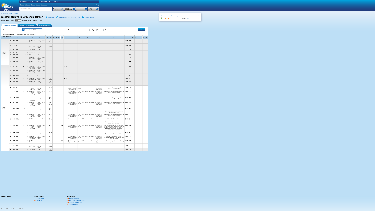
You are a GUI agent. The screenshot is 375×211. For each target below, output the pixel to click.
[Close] (199, 15)
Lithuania (27, 5)
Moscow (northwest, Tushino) (77, 200)
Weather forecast (89, 17)
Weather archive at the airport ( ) (69, 17)
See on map (51, 17)
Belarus (22, 5)
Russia (33, 5)
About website (43, 1)
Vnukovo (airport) (74, 204)
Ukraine (38, 5)
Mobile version (24, 1)
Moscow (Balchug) (74, 198)
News (36, 1)
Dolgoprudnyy (40, 198)
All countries (44, 5)
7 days (99, 30)
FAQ (50, 1)
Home (31, 1)
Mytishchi (39, 200)
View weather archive (9, 25)
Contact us (55, 1)
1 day (92, 30)
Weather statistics (44, 25)
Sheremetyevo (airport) (75, 202)
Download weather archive (27, 25)
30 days (106, 30)
